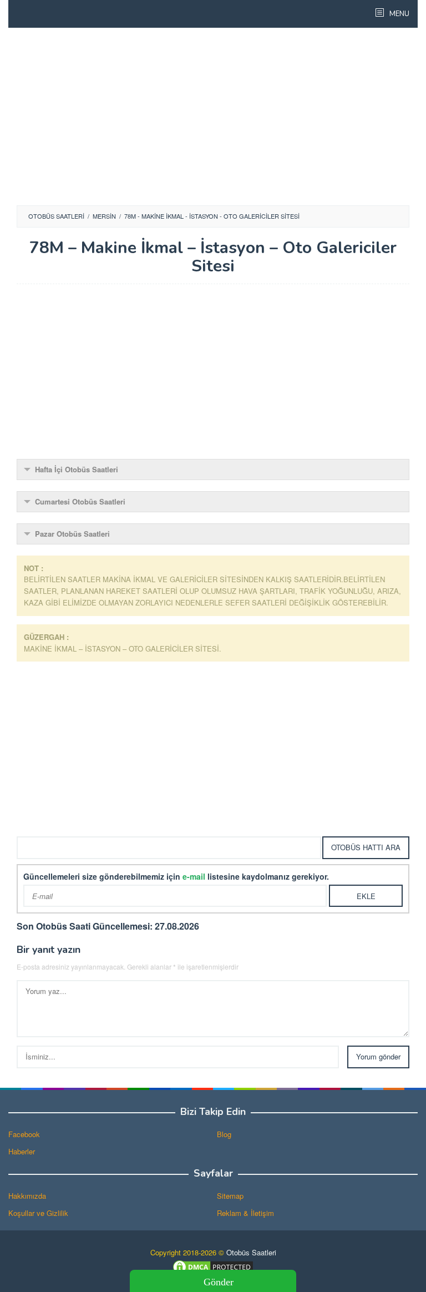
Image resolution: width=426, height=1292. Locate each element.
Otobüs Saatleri (251, 1252)
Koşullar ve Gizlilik (38, 1213)
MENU (398, 14)
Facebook (24, 1134)
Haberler (21, 1151)
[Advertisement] (213, 116)
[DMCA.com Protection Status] (213, 1265)
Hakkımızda (27, 1195)
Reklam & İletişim (245, 1213)
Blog (224, 1134)
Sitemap (230, 1195)
